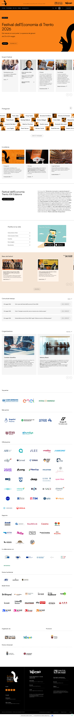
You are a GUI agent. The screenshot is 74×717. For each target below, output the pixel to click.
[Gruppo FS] (63, 420)
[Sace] (47, 489)
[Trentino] (27, 637)
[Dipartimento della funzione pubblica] (41, 557)
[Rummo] (57, 533)
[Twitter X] (14, 690)
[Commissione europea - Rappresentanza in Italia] (18, 557)
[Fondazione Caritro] (25, 580)
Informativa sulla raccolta (26, 715)
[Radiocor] (52, 593)
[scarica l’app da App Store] (60, 244)
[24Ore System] (41, 610)
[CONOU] (47, 460)
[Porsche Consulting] (44, 533)
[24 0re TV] (7, 601)
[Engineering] (21, 470)
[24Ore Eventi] (7, 610)
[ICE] (63, 557)
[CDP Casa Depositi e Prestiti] (8, 460)
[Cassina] (44, 524)
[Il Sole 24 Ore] (41, 593)
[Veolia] (21, 508)
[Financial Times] (29, 593)
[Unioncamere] (8, 508)
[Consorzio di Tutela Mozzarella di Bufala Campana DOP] (57, 524)
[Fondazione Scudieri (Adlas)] (60, 470)
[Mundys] (27, 433)
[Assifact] (20, 524)
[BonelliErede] (32, 524)
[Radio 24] (63, 593)
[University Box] (32, 542)
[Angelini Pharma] (10, 420)
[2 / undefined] (67, 94)
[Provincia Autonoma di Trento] (54, 637)
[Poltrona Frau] (32, 533)
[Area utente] (56, 8)
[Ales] (34, 450)
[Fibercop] (34, 470)
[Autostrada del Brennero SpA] (27, 420)
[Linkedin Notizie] (18, 602)
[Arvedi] (7, 524)
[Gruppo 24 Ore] (10, 637)
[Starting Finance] (7, 542)
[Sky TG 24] (41, 602)
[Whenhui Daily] (63, 601)
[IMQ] (8, 479)
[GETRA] (7, 533)
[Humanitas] (7, 565)
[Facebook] (9, 690)
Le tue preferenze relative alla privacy (41, 715)
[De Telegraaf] (7, 593)
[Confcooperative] (10, 401)
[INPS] (21, 479)
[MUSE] (20, 533)
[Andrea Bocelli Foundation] (6, 580)
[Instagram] (6, 690)
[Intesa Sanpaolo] (46, 401)
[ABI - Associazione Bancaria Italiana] (8, 450)
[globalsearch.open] (53, 8)
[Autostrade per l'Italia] (45, 420)
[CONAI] (34, 460)
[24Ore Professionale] (29, 610)
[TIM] (34, 498)
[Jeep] (34, 479)
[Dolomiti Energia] (8, 470)
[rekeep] (21, 489)
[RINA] (34, 489)
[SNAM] (8, 498)
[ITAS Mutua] (10, 433)
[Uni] (47, 498)
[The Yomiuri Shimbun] (52, 602)
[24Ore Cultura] (18, 610)
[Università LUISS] (47, 479)
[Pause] (70, 108)
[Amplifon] (47, 450)
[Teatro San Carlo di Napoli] (20, 542)
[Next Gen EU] (29, 557)
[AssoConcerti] (15, 580)
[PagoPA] (8, 489)
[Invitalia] (52, 557)
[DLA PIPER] (60, 460)
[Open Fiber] (60, 479)
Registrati (68, 8)
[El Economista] (18, 593)
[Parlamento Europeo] (7, 557)
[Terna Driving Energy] (21, 498)
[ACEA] (21, 450)
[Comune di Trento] (10, 653)
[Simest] (60, 489)
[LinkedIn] (11, 690)
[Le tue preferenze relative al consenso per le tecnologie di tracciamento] (72, 715)
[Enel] (28, 401)
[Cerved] (21, 460)
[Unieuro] (60, 498)
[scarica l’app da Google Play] (49, 244)
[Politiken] (29, 602)
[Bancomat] (60, 450)
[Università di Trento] (27, 653)
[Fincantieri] (47, 470)
